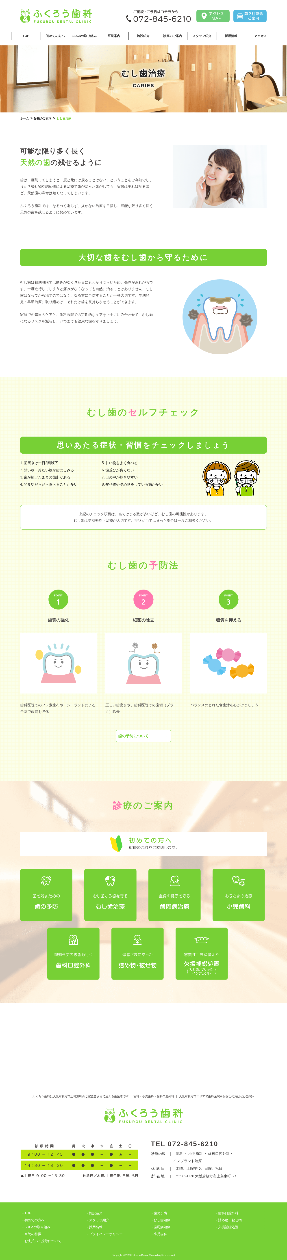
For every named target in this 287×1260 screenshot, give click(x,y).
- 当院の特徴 (31, 1234)
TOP (26, 36)
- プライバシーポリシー (105, 1234)
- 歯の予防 (159, 1213)
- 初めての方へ (33, 1220)
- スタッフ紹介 (98, 1220)
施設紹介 (143, 36)
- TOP (26, 1213)
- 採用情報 (94, 1227)
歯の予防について (133, 736)
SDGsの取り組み (84, 36)
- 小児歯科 (159, 1234)
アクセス (260, 36)
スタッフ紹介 (202, 36)
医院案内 (114, 36)
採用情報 (231, 36)
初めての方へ (55, 36)
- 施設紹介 (94, 1213)
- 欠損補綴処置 (227, 1227)
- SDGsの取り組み (36, 1227)
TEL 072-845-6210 (184, 1144)
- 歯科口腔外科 (227, 1213)
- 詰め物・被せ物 (229, 1220)
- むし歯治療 (161, 1220)
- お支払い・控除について (41, 1241)
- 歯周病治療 (161, 1227)
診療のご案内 (172, 36)
